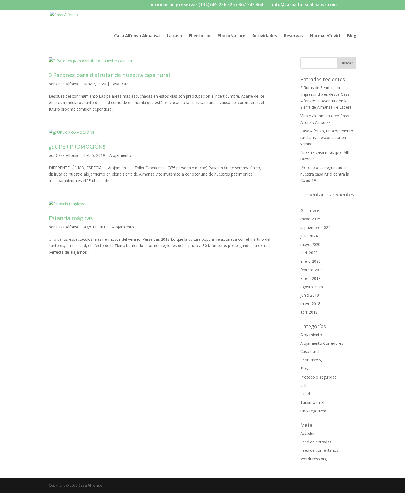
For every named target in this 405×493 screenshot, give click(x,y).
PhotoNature (231, 36)
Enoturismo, (311, 360)
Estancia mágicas (71, 218)
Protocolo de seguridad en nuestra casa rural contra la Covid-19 (324, 174)
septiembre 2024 (315, 227)
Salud (305, 393)
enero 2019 (310, 278)
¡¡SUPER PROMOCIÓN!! (77, 146)
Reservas (293, 36)
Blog (352, 36)
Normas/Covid (325, 36)
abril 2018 (309, 312)
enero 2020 (310, 261)
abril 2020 (309, 252)
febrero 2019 (311, 269)
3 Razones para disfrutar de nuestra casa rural (109, 75)
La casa (174, 36)
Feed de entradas (315, 442)
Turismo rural (312, 402)
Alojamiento (120, 155)
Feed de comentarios (319, 450)
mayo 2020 (310, 244)
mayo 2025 (310, 218)
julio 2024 (309, 236)
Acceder (307, 433)
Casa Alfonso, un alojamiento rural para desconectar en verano (326, 137)
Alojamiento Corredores (321, 343)
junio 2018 (309, 295)
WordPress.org (313, 458)
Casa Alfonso (68, 83)
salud (305, 385)
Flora (304, 368)
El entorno (199, 36)
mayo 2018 (310, 303)
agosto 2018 (311, 286)
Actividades (264, 36)
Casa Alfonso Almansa (137, 36)
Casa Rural (119, 83)
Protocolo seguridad (318, 377)
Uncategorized (313, 410)
